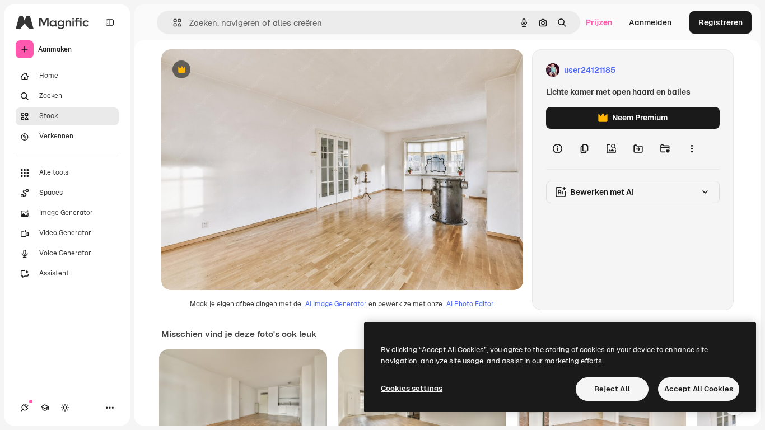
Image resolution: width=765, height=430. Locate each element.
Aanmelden (650, 22)
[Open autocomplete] (172, 22)
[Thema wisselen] (65, 408)
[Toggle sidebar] (110, 22)
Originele (235, 70)
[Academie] (45, 408)
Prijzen (599, 22)
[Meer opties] (691, 149)
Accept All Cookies (698, 389)
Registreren (720, 22)
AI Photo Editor (469, 304)
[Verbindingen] (25, 408)
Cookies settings (411, 388)
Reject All (612, 389)
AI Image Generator (336, 304)
